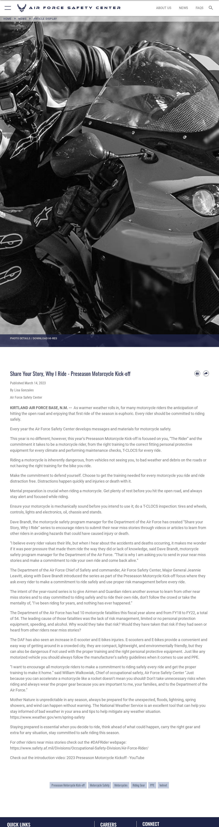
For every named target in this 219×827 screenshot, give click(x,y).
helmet (163, 785)
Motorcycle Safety (99, 785)
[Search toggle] (211, 8)
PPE (152, 785)
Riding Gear (139, 785)
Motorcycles (120, 785)
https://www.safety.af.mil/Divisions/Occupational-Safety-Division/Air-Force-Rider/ (79, 748)
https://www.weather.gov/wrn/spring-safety (47, 717)
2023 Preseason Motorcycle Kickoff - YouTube (105, 757)
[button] (7, 8)
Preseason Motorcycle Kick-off (68, 785)
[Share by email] (206, 373)
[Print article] (197, 373)
